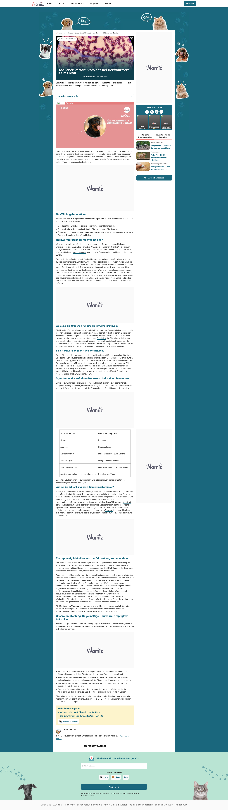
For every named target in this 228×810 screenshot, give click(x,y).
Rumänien (101, 338)
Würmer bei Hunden (111, 33)
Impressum (181, 805)
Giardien (114, 247)
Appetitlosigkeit (66, 460)
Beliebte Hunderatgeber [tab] (145, 136)
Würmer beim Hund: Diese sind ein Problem (80, 712)
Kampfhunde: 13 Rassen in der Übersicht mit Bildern (161, 147)
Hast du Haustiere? (114, 772)
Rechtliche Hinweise (116, 805)
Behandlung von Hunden (159, 164)
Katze (118, 777)
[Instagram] (157, 112)
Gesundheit (79, 33)
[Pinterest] (161, 112)
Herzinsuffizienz (105, 447)
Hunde (70, 33)
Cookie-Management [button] (141, 805)
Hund (106, 777)
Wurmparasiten (79, 252)
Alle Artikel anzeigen (154, 177)
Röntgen (109, 510)
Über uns (46, 805)
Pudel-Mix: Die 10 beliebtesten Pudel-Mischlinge (159, 157)
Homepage (62, 33)
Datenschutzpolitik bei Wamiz (121, 793)
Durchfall (83, 249)
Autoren (58, 805)
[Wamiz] (38, 4)
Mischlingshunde (156, 152)
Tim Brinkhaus (90, 76)
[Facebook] (147, 112)
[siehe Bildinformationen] (131, 38)
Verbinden (189, 3)
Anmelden (114, 787)
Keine (126, 777)
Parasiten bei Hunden (93, 33)
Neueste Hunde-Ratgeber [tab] (163, 136)
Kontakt (70, 805)
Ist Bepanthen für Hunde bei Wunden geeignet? (160, 168)
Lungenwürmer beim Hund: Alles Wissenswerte (81, 716)
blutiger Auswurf (105, 460)
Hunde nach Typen (157, 143)
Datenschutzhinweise (89, 805)
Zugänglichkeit (164, 805)
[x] (152, 112)
